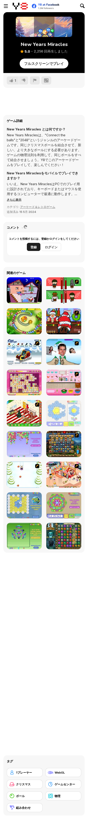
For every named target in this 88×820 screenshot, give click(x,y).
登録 (33, 247)
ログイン (51, 247)
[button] (14, 199)
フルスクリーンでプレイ (44, 63)
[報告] (35, 80)
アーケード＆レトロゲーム (37, 207)
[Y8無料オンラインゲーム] (20, 6)
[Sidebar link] (5, 6)
